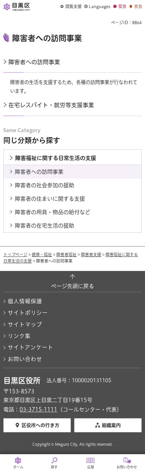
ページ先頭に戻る (72, 286)
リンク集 (19, 336)
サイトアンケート (30, 347)
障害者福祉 (66, 254)
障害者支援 (91, 254)
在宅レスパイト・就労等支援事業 (51, 105)
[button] (71, 6)
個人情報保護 (25, 301)
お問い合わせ (25, 359)
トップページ (15, 254)
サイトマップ (25, 324)
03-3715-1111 (38, 409)
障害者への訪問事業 (34, 62)
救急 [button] (138, 6)
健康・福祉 (42, 254)
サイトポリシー (28, 312)
